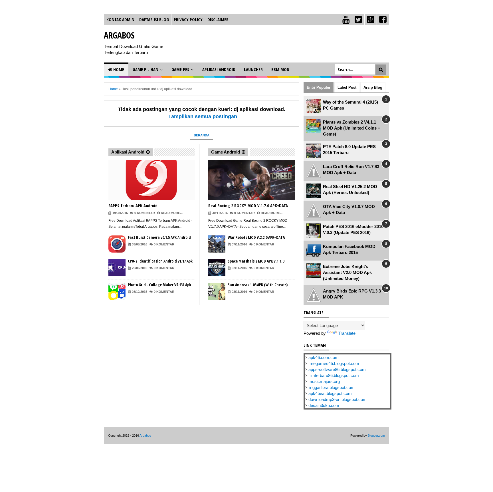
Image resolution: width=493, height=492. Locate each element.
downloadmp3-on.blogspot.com (337, 399)
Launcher (253, 69)
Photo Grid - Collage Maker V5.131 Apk (159, 284)
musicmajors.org (324, 381)
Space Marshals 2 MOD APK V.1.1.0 (256, 261)
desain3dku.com (323, 405)
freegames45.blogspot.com (333, 363)
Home (118, 69)
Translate (346, 333)
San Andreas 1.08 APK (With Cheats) (258, 284)
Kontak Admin (120, 19)
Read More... (172, 213)
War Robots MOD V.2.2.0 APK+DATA (256, 237)
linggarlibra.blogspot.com (331, 387)
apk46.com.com (323, 357)
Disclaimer (218, 19)
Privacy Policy (188, 19)
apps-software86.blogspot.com (337, 369)
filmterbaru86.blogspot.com (333, 375)
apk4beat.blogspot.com (330, 393)
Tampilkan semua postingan (202, 116)
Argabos (119, 35)
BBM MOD (280, 69)
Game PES (180, 69)
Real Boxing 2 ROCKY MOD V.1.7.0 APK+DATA (248, 205)
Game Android (225, 152)
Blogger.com (376, 435)
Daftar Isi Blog (154, 19)
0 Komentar (144, 213)
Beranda (201, 135)
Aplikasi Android (218, 69)
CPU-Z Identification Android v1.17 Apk (160, 261)
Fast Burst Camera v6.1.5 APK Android (159, 237)
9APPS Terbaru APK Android (132, 205)
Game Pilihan (145, 69)
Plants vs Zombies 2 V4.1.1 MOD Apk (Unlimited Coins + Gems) (351, 128)
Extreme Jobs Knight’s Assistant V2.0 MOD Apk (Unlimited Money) (347, 272)
